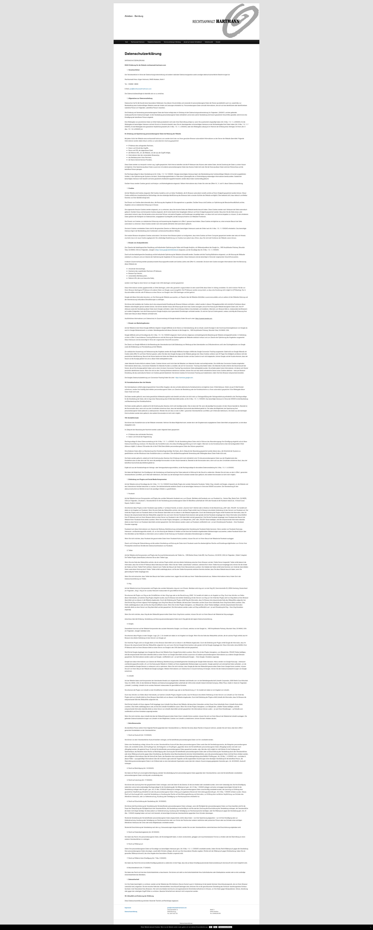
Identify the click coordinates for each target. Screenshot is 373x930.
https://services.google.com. (184, 377)
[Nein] (371, 927)
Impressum (128, 908)
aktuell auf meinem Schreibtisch (193, 42)
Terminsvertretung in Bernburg (172, 42)
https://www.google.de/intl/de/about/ (167, 250)
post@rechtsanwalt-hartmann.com (141, 89)
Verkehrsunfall (209, 42)
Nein (215, 927)
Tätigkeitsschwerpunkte (154, 42)
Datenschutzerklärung (131, 911)
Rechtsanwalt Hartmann (137, 42)
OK (211, 927)
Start (126, 42)
